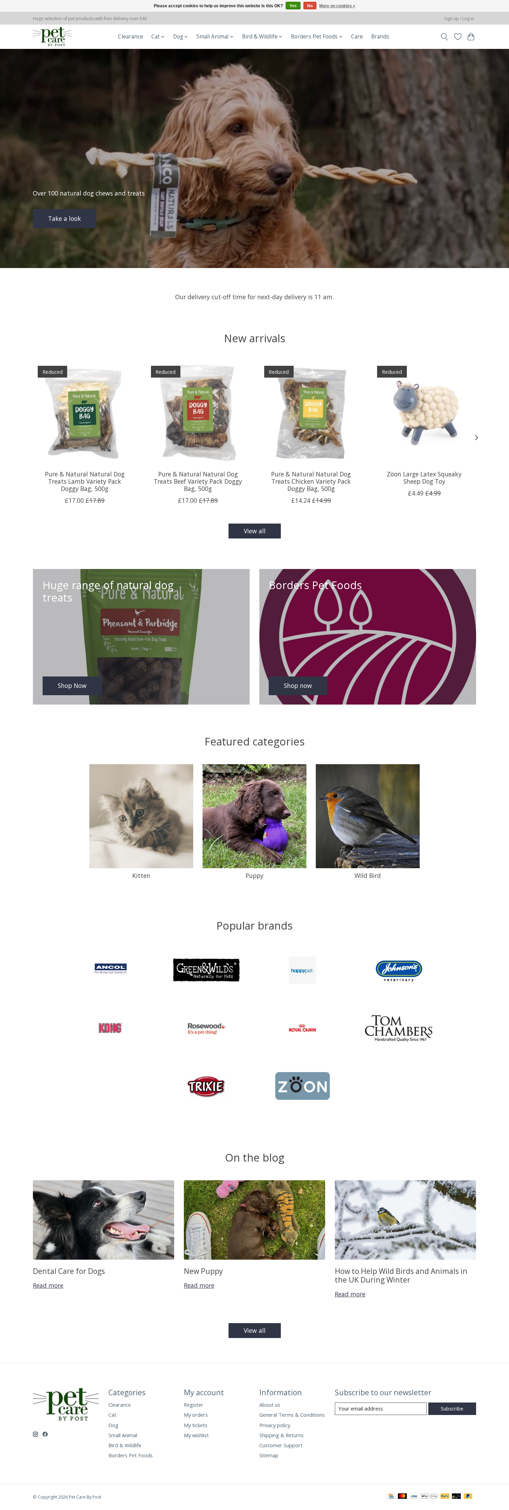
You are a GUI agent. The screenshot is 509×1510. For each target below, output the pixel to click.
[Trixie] (206, 1087)
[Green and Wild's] (206, 971)
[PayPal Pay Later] (468, 1496)
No (310, 5)
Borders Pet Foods (130, 1455)
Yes (293, 5)
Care (357, 36)
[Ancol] (110, 971)
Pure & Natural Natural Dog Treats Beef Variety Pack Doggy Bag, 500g (198, 481)
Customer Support (281, 1445)
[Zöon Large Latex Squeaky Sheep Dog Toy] (424, 413)
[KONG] (110, 1029)
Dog (113, 1425)
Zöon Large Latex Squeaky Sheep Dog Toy (424, 477)
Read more (48, 1285)
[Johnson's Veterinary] (398, 971)
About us (269, 1404)
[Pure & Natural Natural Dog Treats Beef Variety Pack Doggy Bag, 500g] (198, 413)
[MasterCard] (402, 1496)
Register (193, 1404)
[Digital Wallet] (429, 1496)
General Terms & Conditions (292, 1414)
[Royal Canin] (302, 1029)
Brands (380, 36)
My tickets (195, 1425)
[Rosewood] (206, 1029)
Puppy (254, 875)
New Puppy (203, 1271)
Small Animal (122, 1435)
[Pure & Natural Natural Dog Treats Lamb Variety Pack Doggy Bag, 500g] (84, 413)
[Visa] (414, 1496)
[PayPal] (444, 1496)
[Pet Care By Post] (52, 36)
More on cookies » (337, 5)
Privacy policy (274, 1425)
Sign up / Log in (459, 18)
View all (255, 531)
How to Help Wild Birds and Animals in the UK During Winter (401, 1275)
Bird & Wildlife (124, 1445)
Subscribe (452, 1408)
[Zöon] (302, 1087)
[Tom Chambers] (398, 1029)
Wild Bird (368, 875)
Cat (112, 1414)
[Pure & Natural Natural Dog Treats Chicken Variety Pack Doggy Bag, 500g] (311, 413)
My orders (196, 1414)
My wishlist (196, 1435)
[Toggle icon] (444, 37)
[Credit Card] (391, 1496)
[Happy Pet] (302, 971)
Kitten (141, 875)
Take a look (64, 218)
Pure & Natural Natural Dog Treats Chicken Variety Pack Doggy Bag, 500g (311, 481)
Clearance (130, 36)
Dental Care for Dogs (69, 1271)
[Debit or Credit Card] (456, 1496)
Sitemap (268, 1455)
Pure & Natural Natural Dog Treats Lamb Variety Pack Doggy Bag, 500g (85, 481)
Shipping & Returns (281, 1435)
